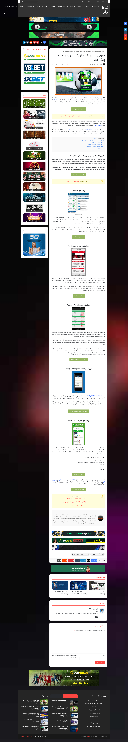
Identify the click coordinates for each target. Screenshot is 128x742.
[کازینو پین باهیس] (78, 534)
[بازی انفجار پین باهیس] (64, 35)
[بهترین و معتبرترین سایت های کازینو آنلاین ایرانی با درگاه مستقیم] (74, 729)
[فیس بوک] (125, 23)
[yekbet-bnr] (64, 18)
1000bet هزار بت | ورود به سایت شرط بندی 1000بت (30, 727)
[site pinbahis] (64, 27)
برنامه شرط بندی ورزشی (97, 554)
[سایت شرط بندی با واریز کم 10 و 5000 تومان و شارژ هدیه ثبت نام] (44, 715)
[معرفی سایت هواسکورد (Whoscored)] (97, 585)
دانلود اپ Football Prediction (78, 359)
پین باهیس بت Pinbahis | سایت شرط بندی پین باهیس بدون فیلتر (60, 707)
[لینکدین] (125, 29)
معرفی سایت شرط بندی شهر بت (61, 720)
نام (104, 649)
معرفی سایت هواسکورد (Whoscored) (100, 592)
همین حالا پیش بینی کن (78, 109)
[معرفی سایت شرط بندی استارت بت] (44, 722)
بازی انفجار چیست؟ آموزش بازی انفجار (60, 700)
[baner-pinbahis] (78, 43)
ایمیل (103, 655)
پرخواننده (70, 696)
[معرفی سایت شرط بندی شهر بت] (74, 722)
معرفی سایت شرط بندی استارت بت (31, 720)
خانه (103, 51)
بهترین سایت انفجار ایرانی (62, 7)
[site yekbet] (78, 548)
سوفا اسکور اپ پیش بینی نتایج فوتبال (76, 498)
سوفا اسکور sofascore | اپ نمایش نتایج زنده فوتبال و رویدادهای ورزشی (79, 592)
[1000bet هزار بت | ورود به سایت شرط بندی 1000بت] (44, 728)
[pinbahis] (78, 568)
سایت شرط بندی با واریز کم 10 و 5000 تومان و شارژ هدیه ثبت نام (31, 714)
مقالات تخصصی (29, 7)
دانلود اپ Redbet (78, 296)
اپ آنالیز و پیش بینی (87, 51)
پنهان (95, 138)
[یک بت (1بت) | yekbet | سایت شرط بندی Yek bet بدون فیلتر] (74, 715)
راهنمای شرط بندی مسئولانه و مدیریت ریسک (13, 7)
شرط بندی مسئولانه (29, 736)
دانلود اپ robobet (78, 237)
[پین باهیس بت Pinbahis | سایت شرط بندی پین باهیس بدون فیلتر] (74, 709)
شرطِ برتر (88, 736)
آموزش (52, 7)
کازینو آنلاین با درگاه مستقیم (75, 7)
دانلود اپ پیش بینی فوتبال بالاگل (80, 554)
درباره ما (88, 2)
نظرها (56, 696)
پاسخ (97, 616)
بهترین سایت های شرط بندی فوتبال (91, 7)
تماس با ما (93, 2)
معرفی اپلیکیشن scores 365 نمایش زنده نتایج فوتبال (60, 592)
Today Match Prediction (94, 396)
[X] (125, 26)
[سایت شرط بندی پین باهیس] (64, 678)
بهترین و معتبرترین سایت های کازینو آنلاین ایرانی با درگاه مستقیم (59, 727)
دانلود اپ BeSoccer (78, 474)
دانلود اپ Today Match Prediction (78, 411)
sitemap (23, 736)
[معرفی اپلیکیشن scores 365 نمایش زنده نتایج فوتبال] (60, 585)
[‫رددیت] (30, 42)
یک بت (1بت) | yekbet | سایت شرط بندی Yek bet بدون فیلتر (59, 714)
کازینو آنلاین (71, 129)
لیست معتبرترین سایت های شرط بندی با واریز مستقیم (73, 116)
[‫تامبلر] (27, 42)
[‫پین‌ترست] (37, 42)
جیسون (101, 64)
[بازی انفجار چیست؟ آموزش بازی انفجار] (74, 702)
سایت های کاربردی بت (41, 7)
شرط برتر (56, 100)
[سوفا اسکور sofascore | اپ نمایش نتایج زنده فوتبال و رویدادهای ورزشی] (78, 585)
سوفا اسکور (62, 480)
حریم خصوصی (82, 2)
